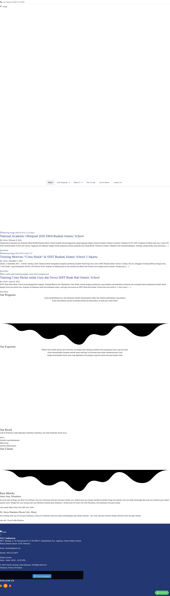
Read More (4, 250)
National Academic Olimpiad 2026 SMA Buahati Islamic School (42, 236)
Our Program (62, 182)
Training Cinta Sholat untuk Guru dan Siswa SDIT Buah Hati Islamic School (50, 277)
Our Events (91, 182)
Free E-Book (104, 182)
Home (50, 182)
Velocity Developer (15, 568)
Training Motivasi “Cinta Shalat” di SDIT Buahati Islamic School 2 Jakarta (48, 257)
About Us (77, 182)
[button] (69, 182)
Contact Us (117, 182)
